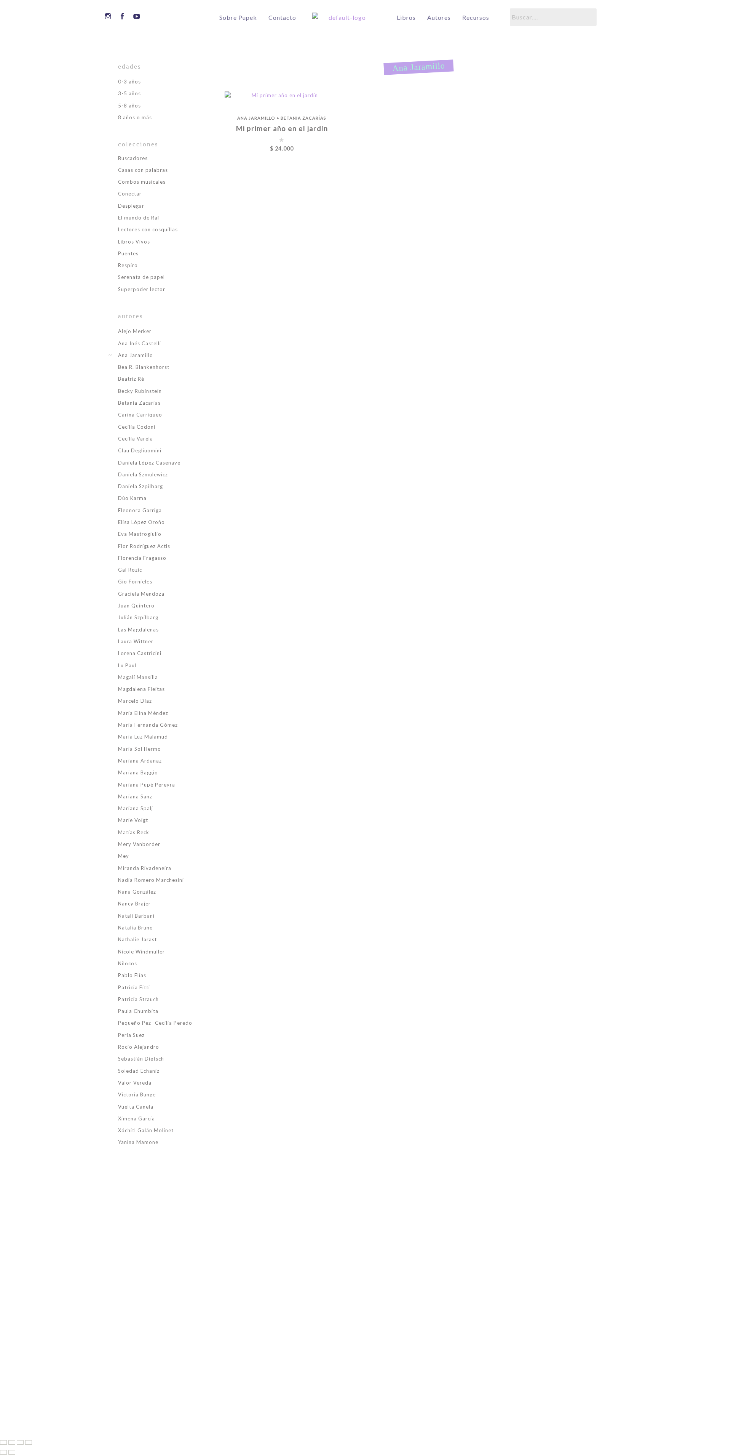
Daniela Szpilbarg (140, 486)
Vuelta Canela (135, 1107)
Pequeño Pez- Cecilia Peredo (155, 1023)
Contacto (282, 17)
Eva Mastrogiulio (139, 534)
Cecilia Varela (135, 439)
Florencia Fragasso (142, 558)
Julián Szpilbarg (138, 617)
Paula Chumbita (138, 1011)
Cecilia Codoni (136, 427)
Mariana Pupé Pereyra (146, 785)
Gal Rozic (130, 570)
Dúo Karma (132, 498)
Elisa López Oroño (141, 522)
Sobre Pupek (238, 17)
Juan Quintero (136, 606)
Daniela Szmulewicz (143, 474)
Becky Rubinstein (140, 391)
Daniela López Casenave (149, 463)
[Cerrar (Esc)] (28, 1442)
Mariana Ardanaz (140, 761)
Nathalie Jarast (137, 939)
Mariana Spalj (135, 808)
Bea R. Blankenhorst (143, 367)
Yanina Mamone (138, 1142)
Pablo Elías (132, 975)
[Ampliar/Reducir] (3, 1442)
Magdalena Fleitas (141, 689)
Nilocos (127, 963)
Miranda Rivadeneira (144, 868)
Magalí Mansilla (138, 677)
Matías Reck (133, 832)
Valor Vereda (135, 1083)
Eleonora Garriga (140, 510)
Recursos (475, 17)
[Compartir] (20, 1442)
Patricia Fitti (134, 987)
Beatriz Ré (131, 379)
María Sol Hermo (139, 749)
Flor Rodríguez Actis (144, 546)
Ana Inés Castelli (139, 343)
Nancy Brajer (134, 904)
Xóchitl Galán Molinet (146, 1130)
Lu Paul (127, 665)
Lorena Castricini (139, 653)
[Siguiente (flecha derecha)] (11, 1452)
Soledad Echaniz (139, 1071)
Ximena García (136, 1118)
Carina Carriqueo (140, 415)
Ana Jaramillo (256, 117)
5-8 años (129, 106)
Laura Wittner (135, 641)
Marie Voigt (133, 820)
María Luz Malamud (143, 737)
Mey (123, 856)
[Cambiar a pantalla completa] (11, 1442)
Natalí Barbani (136, 916)
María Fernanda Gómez (148, 725)
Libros (406, 17)
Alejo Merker (135, 331)
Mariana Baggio (138, 772)
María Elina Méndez (143, 713)
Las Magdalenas (138, 630)
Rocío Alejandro (138, 1047)
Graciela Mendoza (141, 594)
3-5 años (129, 93)
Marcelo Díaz (135, 701)
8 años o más (135, 117)
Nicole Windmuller (141, 952)
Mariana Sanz (135, 796)
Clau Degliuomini (139, 450)
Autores (439, 17)
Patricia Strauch (138, 999)
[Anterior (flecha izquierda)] (3, 1452)
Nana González (137, 892)
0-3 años (129, 82)
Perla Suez (131, 1035)
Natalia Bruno (135, 928)
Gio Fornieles (135, 581)
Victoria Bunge (137, 1094)
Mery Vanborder (139, 844)
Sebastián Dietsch (141, 1059)
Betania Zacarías (303, 117)
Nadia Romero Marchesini (151, 880)
